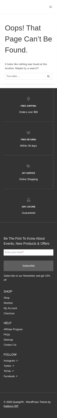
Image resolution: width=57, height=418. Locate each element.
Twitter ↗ (9, 365)
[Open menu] (50, 6)
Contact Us (10, 344)
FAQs (7, 334)
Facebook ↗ (11, 376)
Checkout (9, 313)
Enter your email (14, 252)
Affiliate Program (13, 329)
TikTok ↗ (9, 371)
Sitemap (8, 339)
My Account (10, 308)
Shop (6, 297)
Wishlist (8, 303)
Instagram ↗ (11, 360)
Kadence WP (11, 406)
